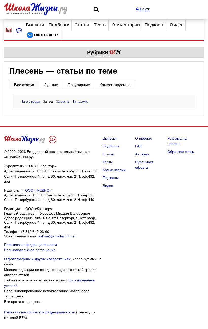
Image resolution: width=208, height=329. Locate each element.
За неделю (80, 101)
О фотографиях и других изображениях (37, 259)
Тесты (100, 24)
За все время (30, 101)
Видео (177, 24)
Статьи (81, 24)
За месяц (62, 101)
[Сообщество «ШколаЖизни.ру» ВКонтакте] (42, 35)
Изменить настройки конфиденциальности (39, 312)
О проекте (143, 138)
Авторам (142, 154)
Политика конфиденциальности (30, 245)
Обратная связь (180, 151)
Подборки (59, 24)
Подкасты (155, 24)
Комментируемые (115, 85)
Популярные (79, 85)
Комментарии (125, 24)
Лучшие (51, 85)
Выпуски (35, 24)
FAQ (138, 146)
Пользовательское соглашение (30, 250)
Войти (144, 9)
